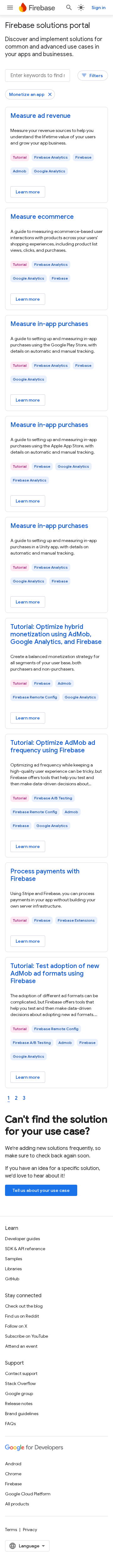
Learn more (28, 192)
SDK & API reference (25, 1248)
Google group (19, 1393)
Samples (13, 1258)
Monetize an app (27, 94)
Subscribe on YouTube (26, 1336)
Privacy (30, 1529)
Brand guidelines (21, 1413)
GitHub (12, 1279)
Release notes (18, 1403)
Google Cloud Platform (28, 1494)
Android (13, 1464)
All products (17, 1504)
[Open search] (69, 7)
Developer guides (22, 1238)
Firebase (13, 1484)
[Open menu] (10, 7)
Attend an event (21, 1346)
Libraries (13, 1269)
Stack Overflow (20, 1383)
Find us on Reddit (22, 1316)
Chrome (13, 1474)
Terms (11, 1529)
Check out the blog (24, 1306)
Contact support (21, 1373)
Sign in (98, 7)
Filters (92, 75)
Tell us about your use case (41, 1190)
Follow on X (16, 1326)
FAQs (10, 1423)
